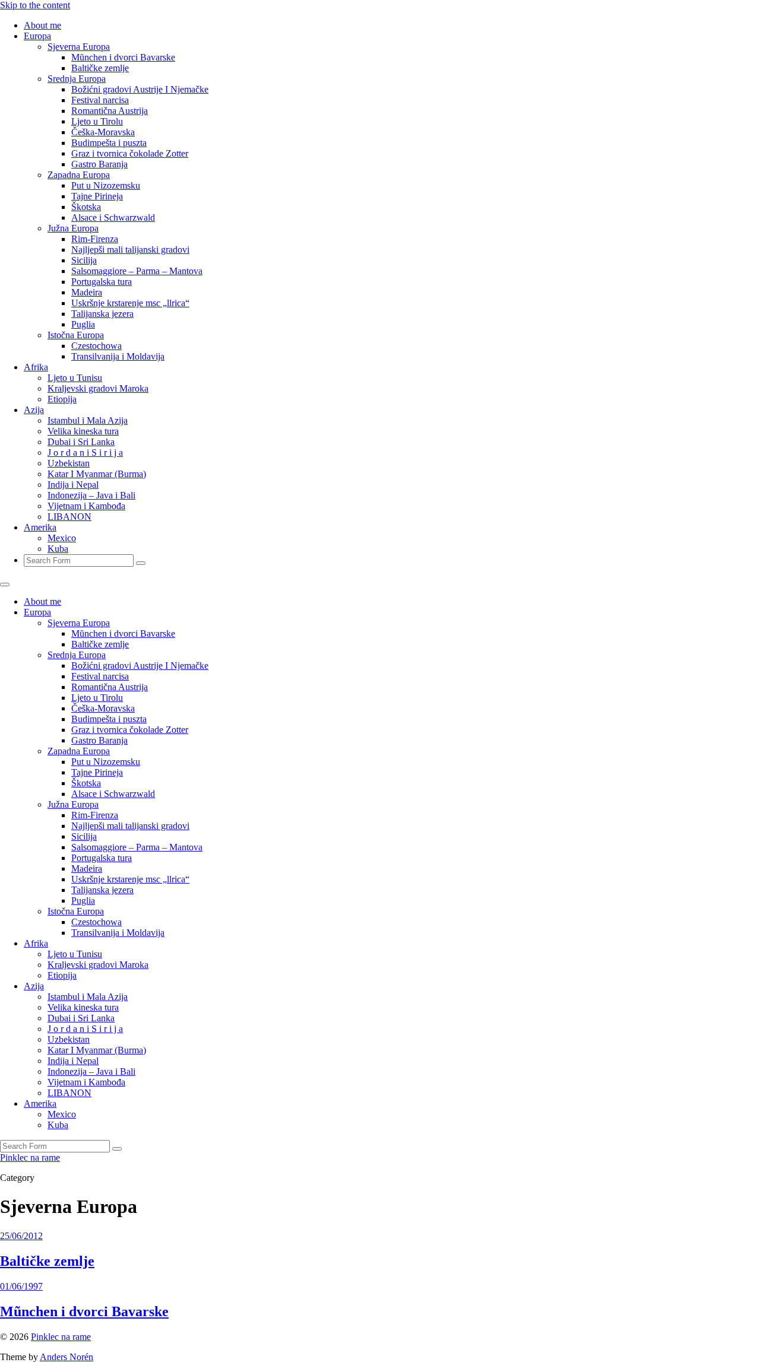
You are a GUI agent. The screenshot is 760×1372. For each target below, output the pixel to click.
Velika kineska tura (83, 431)
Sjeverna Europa (79, 47)
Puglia (83, 324)
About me (42, 25)
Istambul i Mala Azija (88, 420)
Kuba (58, 549)
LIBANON (69, 517)
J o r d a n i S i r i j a (85, 452)
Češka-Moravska (103, 132)
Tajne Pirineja (97, 196)
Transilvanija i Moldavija (117, 356)
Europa (37, 36)
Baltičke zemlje (100, 68)
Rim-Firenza (94, 239)
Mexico (62, 538)
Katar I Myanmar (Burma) (97, 474)
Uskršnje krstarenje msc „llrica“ (130, 303)
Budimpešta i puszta (109, 143)
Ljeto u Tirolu (97, 121)
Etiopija (62, 399)
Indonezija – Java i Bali (91, 495)
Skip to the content (35, 5)
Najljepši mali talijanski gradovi (130, 249)
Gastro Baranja (99, 164)
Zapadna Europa (79, 175)
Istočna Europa (76, 335)
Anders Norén (66, 1357)
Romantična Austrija (109, 111)
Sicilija (84, 260)
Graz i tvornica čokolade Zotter (129, 153)
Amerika (40, 527)
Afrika (36, 367)
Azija (34, 410)
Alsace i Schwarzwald (113, 217)
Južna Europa (73, 228)
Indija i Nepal (73, 484)
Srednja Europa (77, 79)
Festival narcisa (100, 100)
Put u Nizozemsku (105, 185)
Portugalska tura (101, 282)
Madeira (86, 292)
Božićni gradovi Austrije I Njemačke (139, 89)
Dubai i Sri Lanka (81, 442)
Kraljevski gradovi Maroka (98, 388)
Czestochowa (96, 346)
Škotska (86, 207)
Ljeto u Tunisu (75, 378)
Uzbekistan (69, 463)
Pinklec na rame (30, 1157)
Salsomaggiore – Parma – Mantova (136, 271)
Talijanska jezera (102, 314)
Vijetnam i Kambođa (86, 506)
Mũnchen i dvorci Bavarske (123, 57)
